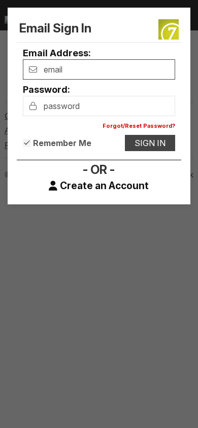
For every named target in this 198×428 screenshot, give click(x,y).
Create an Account (104, 186)
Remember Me (62, 143)
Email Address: (57, 53)
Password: (46, 89)
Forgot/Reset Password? (139, 125)
